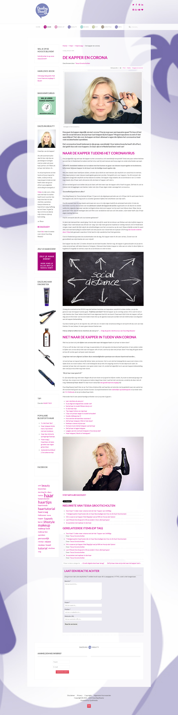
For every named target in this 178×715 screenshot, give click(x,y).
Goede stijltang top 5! (73, 416)
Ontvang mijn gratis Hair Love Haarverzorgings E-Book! (46, 78)
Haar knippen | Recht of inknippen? (78, 433)
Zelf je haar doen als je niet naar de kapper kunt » (124, 563)
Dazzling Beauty (98, 698)
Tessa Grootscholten (82, 63)
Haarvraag (79, 46)
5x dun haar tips (71, 408)
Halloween (42, 515)
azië (39, 485)
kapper (40, 518)
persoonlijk (43, 538)
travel (48, 545)
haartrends (43, 505)
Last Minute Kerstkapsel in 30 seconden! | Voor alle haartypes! (88, 520)
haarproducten (43, 499)
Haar (71, 46)
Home (38, 27)
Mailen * (68, 609)
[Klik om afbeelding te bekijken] (103, 98)
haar (49, 495)
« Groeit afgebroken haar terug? (93, 563)
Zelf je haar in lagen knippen (75, 428)
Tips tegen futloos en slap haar (76, 411)
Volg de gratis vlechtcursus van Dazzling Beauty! (118, 331)
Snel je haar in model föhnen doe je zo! (79, 406)
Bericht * (68, 581)
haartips (45, 502)
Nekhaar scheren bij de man (75, 423)
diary (49, 492)
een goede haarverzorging (109, 382)
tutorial (42, 548)
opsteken (41, 535)
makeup (44, 525)
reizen (48, 541)
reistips (41, 542)
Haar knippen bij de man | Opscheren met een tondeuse (48, 428)
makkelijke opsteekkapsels (121, 389)
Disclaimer (71, 695)
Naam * (67, 602)
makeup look (44, 528)
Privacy (79, 695)
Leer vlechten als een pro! (74, 401)
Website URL (69, 616)
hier (42, 231)
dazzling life (42, 492)
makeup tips (43, 532)
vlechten (51, 548)
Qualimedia (93, 700)
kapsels (48, 518)
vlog (39, 552)
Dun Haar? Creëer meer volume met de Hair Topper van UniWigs (88, 511)
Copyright (88, 695)
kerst (40, 522)
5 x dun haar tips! (47, 423)
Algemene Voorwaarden (102, 695)
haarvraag (43, 512)
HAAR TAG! (47, 403)
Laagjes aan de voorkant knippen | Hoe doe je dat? (83, 431)
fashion (40, 495)
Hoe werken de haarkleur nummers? (78, 418)
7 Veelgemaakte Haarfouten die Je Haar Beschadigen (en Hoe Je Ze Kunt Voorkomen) (96, 514)
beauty (46, 485)
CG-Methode (69, 392)
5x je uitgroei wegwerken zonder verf (79, 404)
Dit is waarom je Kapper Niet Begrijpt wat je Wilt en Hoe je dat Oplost (90, 517)
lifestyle (49, 522)
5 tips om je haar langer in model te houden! (81, 413)
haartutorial (46, 508)
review (41, 545)
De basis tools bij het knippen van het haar (80, 426)
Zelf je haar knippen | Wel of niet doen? (79, 421)
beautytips (42, 489)
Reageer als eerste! (137, 68)
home (49, 515)
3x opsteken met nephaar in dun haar (78, 523)
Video (40, 192)
